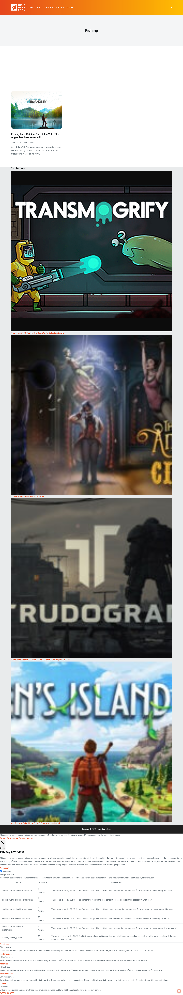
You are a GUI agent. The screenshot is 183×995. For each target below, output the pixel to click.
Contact (70, 7)
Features (60, 7)
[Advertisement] (91, 72)
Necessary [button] (4, 868)
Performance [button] (6, 954)
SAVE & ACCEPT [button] (7, 993)
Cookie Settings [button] (19, 838)
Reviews (47, 7)
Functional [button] (4, 944)
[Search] (171, 7)
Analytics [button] (4, 964)
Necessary (6, 871)
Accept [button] (30, 838)
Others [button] (3, 983)
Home (31, 7)
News (39, 7)
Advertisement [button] (6, 973)
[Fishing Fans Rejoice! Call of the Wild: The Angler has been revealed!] (36, 110)
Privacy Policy (6, 838)
